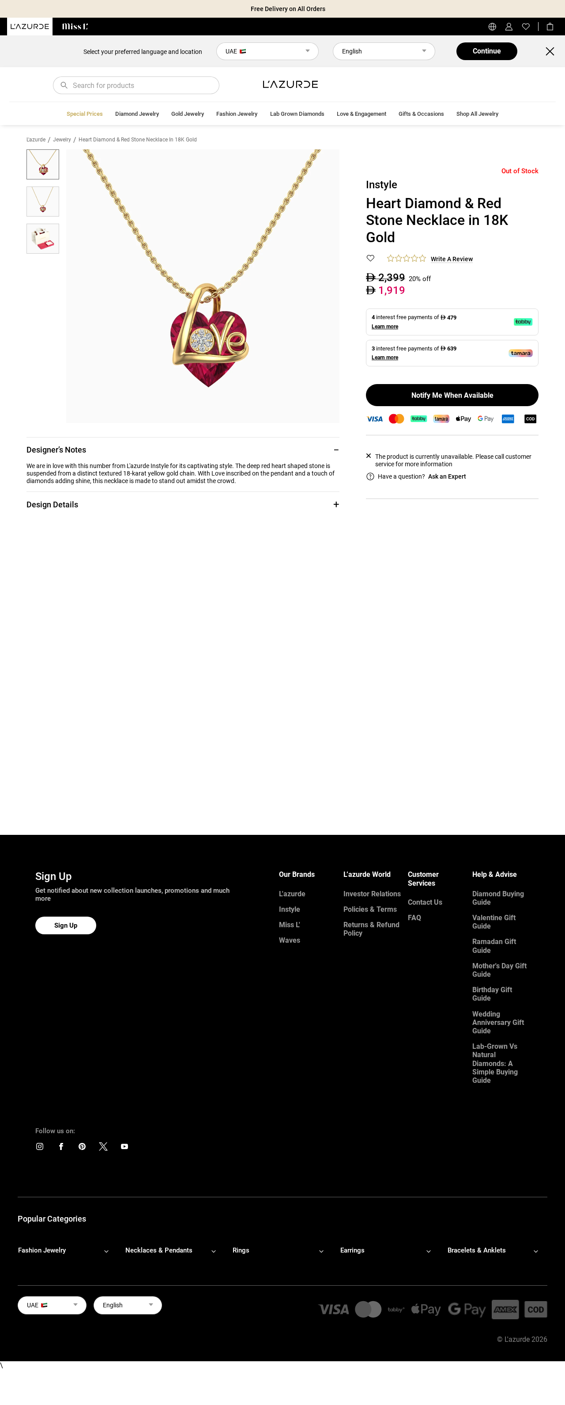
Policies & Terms (370, 909)
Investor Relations (372, 894)
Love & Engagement (361, 113)
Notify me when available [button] (452, 395)
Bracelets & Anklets (477, 1250)
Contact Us (425, 902)
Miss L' (289, 925)
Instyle (289, 909)
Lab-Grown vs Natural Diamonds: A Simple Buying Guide (495, 1063)
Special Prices (85, 113)
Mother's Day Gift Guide (499, 970)
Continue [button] (487, 51)
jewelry (62, 140)
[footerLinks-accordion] (68, 1251)
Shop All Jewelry (477, 113)
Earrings (352, 1250)
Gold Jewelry (187, 113)
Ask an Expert (447, 476)
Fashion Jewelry (236, 113)
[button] (182, 449)
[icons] (39, 1148)
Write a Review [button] (452, 259)
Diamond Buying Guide (498, 898)
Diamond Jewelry (137, 113)
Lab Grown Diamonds (297, 113)
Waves (289, 940)
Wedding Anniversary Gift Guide (498, 1022)
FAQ (414, 918)
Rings (241, 1250)
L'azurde (35, 140)
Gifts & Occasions (421, 113)
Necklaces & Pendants (158, 1250)
